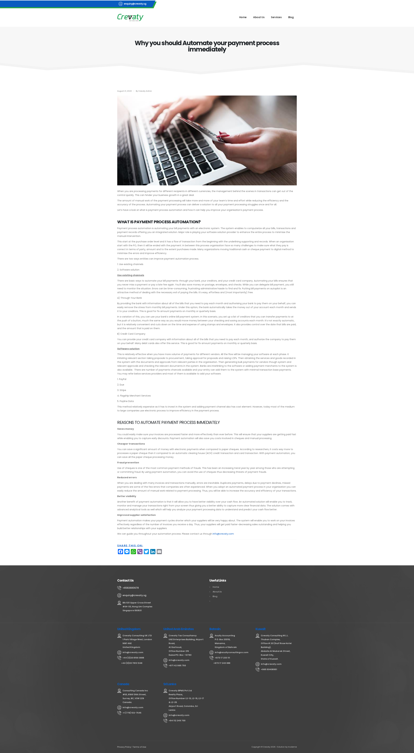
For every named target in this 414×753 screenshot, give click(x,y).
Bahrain (214, 629)
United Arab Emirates (178, 629)
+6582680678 (131, 587)
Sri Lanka (169, 684)
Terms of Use (139, 747)
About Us (258, 17)
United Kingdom (128, 629)
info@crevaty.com (223, 533)
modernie (292, 747)
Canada (123, 684)
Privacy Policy (124, 747)
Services (276, 17)
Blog (291, 17)
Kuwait (261, 629)
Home (243, 17)
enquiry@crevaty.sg (135, 3)
